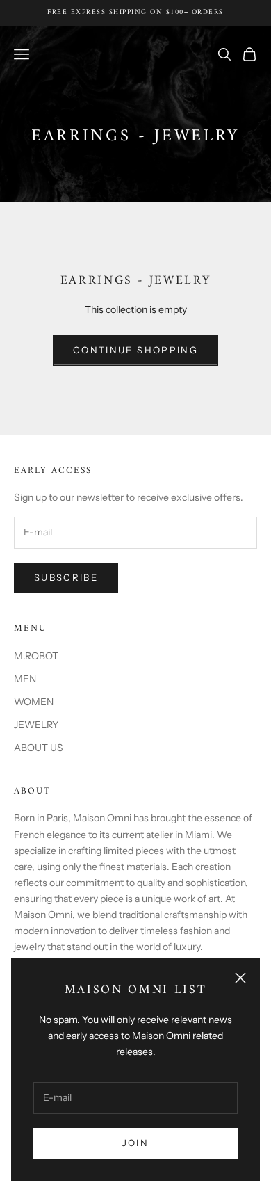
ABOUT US (38, 747)
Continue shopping (135, 349)
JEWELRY (36, 724)
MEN (25, 678)
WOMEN (34, 701)
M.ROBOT (36, 656)
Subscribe (66, 577)
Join (135, 1142)
